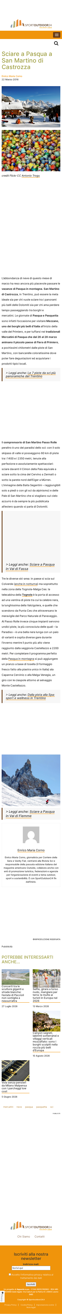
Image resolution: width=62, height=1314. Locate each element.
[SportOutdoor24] (31, 24)
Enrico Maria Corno (12, 76)
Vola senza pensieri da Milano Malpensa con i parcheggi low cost (14, 1087)
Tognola (27, 594)
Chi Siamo (23, 1236)
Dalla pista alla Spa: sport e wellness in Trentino (30, 696)
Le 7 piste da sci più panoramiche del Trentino (31, 374)
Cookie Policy (26, 1305)
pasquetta (41, 1106)
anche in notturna (26, 584)
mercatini (8, 1106)
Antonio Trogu (31, 175)
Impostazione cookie (31, 1243)
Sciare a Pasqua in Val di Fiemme (30, 814)
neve (19, 1106)
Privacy (2, 1298)
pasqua (29, 1106)
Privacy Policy (10, 1305)
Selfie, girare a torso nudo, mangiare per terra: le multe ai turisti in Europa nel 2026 (45, 995)
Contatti (40, 1236)
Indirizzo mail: (31, 1264)
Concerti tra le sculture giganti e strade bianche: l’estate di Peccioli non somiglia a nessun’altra (13, 993)
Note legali (31, 1307)
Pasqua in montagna (21, 658)
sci (51, 1106)
